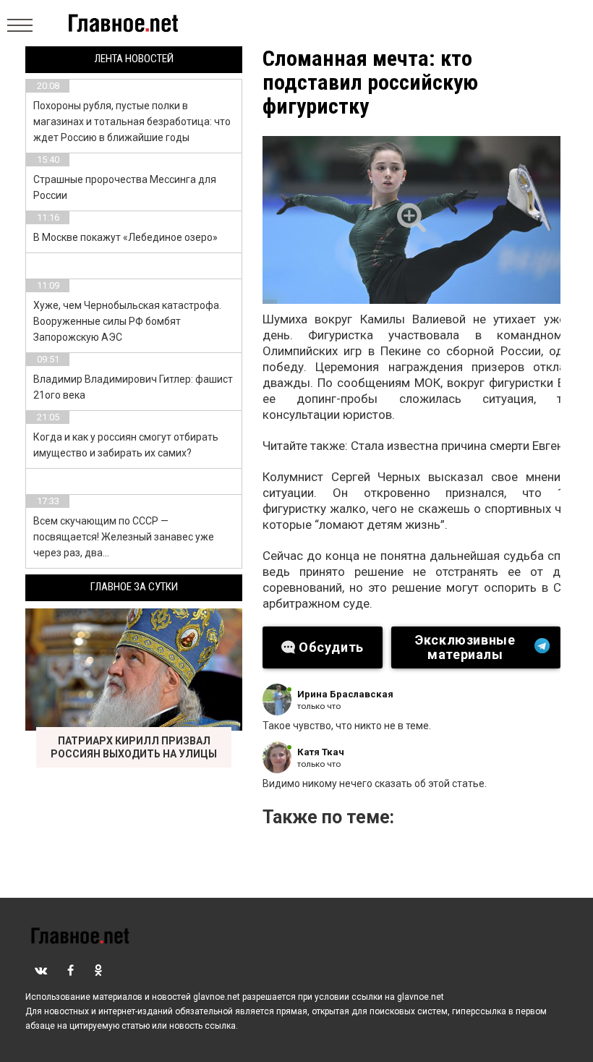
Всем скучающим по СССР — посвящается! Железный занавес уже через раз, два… (123, 536)
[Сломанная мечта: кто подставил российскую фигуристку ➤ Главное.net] (411, 220)
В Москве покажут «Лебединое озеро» (125, 237)
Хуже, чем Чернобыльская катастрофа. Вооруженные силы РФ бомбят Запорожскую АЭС (127, 321)
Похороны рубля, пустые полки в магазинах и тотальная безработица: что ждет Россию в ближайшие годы (132, 121)
